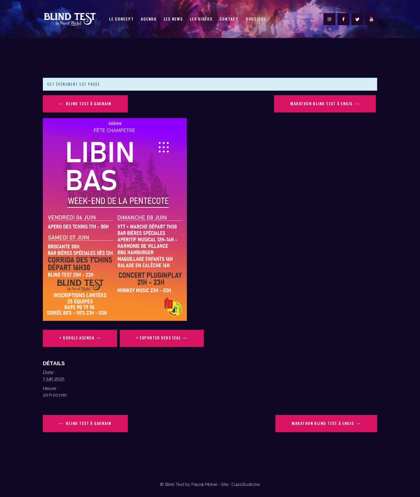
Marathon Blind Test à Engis (322, 103)
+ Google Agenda (76, 338)
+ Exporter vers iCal (158, 338)
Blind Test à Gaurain (88, 103)
